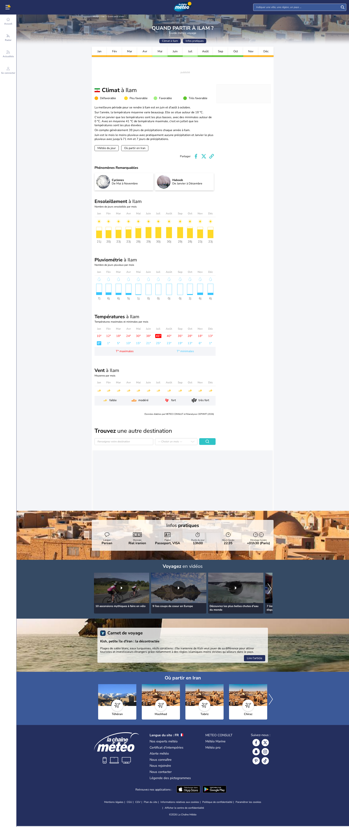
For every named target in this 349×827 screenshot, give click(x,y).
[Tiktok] (265, 760)
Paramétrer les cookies (248, 802)
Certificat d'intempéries (166, 747)
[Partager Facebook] (196, 156)
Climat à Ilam (170, 41)
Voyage (96, 16)
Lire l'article (254, 658)
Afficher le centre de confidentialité (184, 807)
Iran (103, 16)
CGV (138, 802)
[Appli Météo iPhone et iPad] (188, 790)
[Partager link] (211, 156)
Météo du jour (106, 148)
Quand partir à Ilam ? (116, 16)
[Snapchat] (256, 751)
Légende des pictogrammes (170, 778)
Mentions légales (113, 802)
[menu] (8, 7)
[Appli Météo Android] (214, 790)
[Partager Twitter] (203, 156)
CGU (129, 802)
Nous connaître (161, 759)
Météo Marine (215, 741)
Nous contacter (161, 772)
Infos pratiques (195, 41)
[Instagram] (265, 751)
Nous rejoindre (160, 765)
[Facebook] (256, 742)
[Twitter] (265, 742)
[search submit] (342, 7)
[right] (269, 589)
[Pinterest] (256, 760)
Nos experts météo (164, 741)
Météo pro (212, 747)
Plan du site (150, 802)
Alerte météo (159, 753)
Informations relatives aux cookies (180, 802)
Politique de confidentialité (217, 802)
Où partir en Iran (134, 148)
